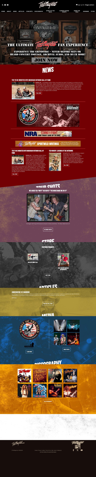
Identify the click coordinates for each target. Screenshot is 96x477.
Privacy (39, 450)
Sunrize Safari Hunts (64, 11)
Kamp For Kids (77, 11)
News (15, 11)
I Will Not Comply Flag (32, 262)
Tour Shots (48, 187)
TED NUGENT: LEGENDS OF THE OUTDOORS (61, 151)
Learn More (29, 351)
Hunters (64, 416)
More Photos (66, 349)
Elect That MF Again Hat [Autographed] (63, 268)
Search (55, 450)
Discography (38, 11)
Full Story (38, 93)
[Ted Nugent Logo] (48, 5)
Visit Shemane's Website (32, 432)
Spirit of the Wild (50, 11)
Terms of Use (48, 450)
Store (93, 11)
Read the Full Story (48, 303)
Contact (36, 450)
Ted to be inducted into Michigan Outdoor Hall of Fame (31, 80)
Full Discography (48, 401)
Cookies (43, 450)
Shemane (86, 11)
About (9, 11)
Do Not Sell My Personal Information (48, 452)
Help (52, 450)
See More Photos (48, 229)
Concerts (29, 11)
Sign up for (85, 5)
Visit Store (48, 275)
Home (3, 11)
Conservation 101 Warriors (21, 292)
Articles (21, 11)
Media (48, 316)
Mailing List (59, 450)
